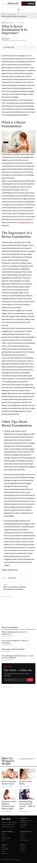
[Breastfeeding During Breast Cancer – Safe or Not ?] (27, 794)
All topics (22, 851)
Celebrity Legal (6, 838)
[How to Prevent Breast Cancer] (10, 774)
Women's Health (11, 14)
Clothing (22, 827)
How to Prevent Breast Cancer (9, 782)
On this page (9, 47)
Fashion (23, 818)
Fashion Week (24, 840)
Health (13, 4)
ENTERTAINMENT (8, 831)
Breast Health (12, 578)
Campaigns (23, 824)
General (4, 847)
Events (3, 836)
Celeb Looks (23, 822)
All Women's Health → (27, 758)
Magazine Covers (25, 820)
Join (30, 679)
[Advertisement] (18, 611)
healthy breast (24, 222)
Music (3, 840)
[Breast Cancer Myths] (27, 774)
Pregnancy (5, 853)
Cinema (22, 838)
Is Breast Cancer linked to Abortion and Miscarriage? (9, 805)
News (3, 833)
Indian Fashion (25, 831)
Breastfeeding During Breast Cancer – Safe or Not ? (27, 805)
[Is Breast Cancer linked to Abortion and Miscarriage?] (10, 794)
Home (3, 14)
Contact (22, 849)
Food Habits (5, 849)
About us (22, 847)
